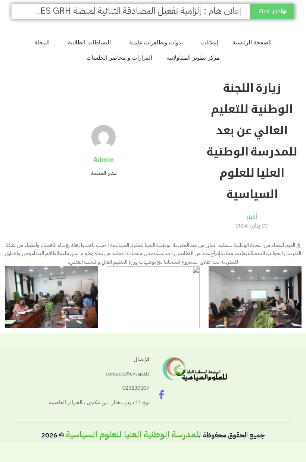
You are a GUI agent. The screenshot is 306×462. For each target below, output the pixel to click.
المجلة (42, 42)
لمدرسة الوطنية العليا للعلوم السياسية (132, 434)
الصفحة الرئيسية (252, 42)
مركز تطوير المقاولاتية (193, 58)
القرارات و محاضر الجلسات (119, 58)
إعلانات (209, 42)
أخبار (252, 217)
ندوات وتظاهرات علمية (156, 42)
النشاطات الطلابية (89, 42)
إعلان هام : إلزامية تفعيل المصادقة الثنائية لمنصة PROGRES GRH (127, 11)
